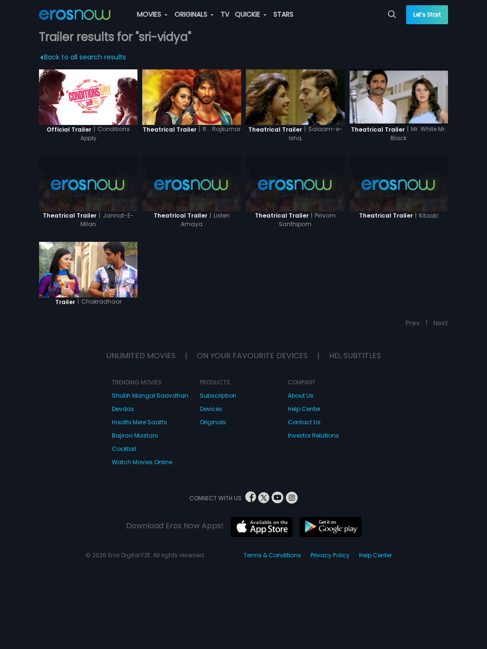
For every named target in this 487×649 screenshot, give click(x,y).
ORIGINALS (192, 14)
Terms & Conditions (272, 555)
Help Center (304, 409)
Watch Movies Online (142, 462)
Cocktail (124, 449)
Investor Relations (313, 435)
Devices (211, 409)
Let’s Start (427, 14)
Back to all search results (85, 57)
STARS (283, 14)
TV (225, 14)
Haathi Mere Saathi (139, 422)
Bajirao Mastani (135, 435)
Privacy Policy (330, 555)
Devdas (123, 409)
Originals (213, 422)
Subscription (218, 395)
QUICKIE (248, 14)
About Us (300, 395)
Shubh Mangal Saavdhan (150, 395)
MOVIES (150, 14)
